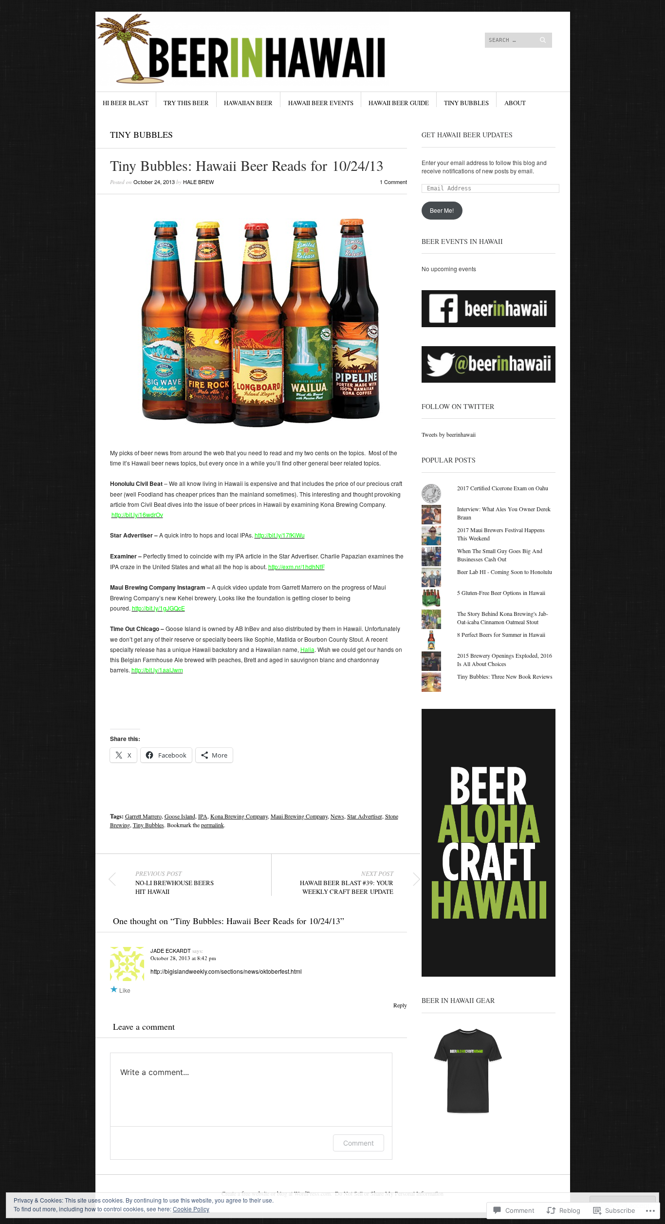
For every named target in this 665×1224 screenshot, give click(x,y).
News (337, 816)
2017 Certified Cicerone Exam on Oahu (502, 488)
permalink (212, 825)
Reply (400, 1005)
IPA (202, 816)
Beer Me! (442, 210)
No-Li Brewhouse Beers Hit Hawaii (174, 882)
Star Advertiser (364, 816)
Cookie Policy (191, 1209)
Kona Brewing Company (239, 816)
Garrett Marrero (143, 816)
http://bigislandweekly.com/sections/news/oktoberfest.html (226, 971)
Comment (358, 1143)
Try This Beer (186, 102)
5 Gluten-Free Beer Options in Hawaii (501, 592)
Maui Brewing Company (299, 816)
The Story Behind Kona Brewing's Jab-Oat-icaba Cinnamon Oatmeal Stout (502, 618)
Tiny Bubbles (466, 102)
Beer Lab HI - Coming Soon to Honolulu (504, 571)
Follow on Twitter (458, 406)
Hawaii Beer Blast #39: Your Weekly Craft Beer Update (346, 882)
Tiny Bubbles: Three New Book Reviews (505, 676)
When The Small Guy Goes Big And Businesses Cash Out (499, 555)
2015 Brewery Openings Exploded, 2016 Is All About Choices (504, 659)
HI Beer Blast (125, 102)
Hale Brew (198, 181)
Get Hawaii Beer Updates (467, 134)
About (515, 102)
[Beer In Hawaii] (259, 48)
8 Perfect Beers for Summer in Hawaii (501, 634)
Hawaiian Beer (248, 102)
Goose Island (180, 816)
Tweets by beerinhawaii (449, 434)
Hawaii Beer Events (320, 102)
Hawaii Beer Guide (399, 102)
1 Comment (393, 181)
